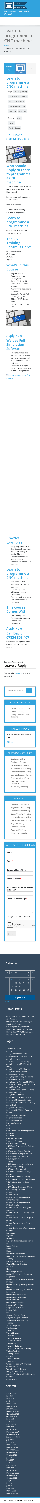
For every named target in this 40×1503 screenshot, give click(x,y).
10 (7, 983)
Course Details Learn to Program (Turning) (19, 1224)
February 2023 (12, 1468)
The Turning (11, 1343)
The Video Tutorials (14, 1346)
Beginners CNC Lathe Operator (19, 1100)
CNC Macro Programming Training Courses (20, 1147)
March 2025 (11, 1424)
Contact (9, 1192)
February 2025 (12, 1427)
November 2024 (12, 1434)
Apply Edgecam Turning (15, 1079)
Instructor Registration (15, 1253)
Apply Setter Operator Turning (18, 1097)
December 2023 (12, 1450)
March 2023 (11, 1465)
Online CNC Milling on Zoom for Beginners (19, 1275)
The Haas (10, 1330)
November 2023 (12, 1452)
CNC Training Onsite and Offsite (19, 1187)
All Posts (9, 1051)
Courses (9, 1230)
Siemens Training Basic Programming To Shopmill (17, 1316)
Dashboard (10, 1233)
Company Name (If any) (17, 870)
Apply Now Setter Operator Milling (20, 1089)
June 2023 (10, 1457)
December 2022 (12, 1473)
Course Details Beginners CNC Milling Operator (18, 1203)
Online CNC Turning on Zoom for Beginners (19, 1290)
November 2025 (12, 1414)
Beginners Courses (14, 1118)
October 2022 (11, 1478)
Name (10, 852)
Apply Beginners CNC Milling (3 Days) (18, 1065)
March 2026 (11, 1404)
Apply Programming (14, 1092)
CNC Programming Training (17, 1027)
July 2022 (10, 1483)
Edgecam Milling (17, 823)
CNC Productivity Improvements (19, 1154)
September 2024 (13, 1437)
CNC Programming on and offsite (19, 1164)
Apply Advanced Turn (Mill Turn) (19, 1056)
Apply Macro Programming (17, 1087)
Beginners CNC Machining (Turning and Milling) (20, 1103)
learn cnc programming (17, 106)
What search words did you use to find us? (20, 889)
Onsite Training (17, 711)
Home (6, 45)
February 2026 (12, 1406)
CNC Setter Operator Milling (17, 1169)
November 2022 (12, 1475)
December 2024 (12, 1432)
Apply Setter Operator (15, 1095)
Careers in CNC (12, 1379)
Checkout (10, 1133)
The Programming (13, 1338)
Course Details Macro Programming (20, 1228)
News (19, 118)
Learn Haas (22, 111)
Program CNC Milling (14, 1305)
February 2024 (12, 1447)
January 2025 (11, 1429)
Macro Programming (19, 787)
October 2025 (11, 1416)
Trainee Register (13, 1351)
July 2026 (10, 1396)
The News (10, 1335)
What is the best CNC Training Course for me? (18, 1365)
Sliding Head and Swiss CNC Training (22, 716)
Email (10, 861)
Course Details (12, 1195)
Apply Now (14, 336)
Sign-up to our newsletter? (20, 916)
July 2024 (10, 1439)
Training (12, 123)
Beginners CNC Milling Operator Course (19, 1111)
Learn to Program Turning (21, 775)
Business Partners (13, 1123)
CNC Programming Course (18, 96)
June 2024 (10, 1442)
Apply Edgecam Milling (15, 1074)
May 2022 (10, 1488)
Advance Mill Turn (13, 1048)
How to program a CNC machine (19, 1029)
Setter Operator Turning (21, 768)
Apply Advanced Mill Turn (16, 1054)
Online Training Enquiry (15, 1294)
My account (11, 1266)
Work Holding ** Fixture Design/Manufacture (16, 1370)
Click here (11, 742)
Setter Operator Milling (20, 765)
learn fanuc (12, 111)
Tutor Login (11, 1361)
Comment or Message (17, 899)
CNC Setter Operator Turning (18, 1177)
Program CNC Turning (15, 1307)
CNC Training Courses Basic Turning (17, 1183)
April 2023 (10, 1462)
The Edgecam (11, 1328)
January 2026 (11, 1409)
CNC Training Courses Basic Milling (20, 1179)
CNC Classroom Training (16, 1143)
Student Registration (14, 1325)
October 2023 (11, 1455)
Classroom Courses (14, 1138)
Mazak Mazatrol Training (16, 1264)
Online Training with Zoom (17, 1297)
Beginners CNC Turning (20, 807)
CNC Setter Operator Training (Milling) (18, 1172)
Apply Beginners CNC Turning (18, 1069)
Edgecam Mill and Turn (20, 778)
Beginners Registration (15, 1120)
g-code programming (16, 101)
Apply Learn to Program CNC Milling (21, 1082)
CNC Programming (20, 91)
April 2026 (10, 1401)
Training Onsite (12, 1353)
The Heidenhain (12, 1333)
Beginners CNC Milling (20, 804)
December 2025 (12, 1411)
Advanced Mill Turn (18, 830)
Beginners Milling (18, 759)
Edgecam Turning (18, 827)
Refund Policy (11, 1310)
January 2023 (11, 1470)
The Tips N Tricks (13, 1341)
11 (12, 983)
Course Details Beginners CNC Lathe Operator (18, 1198)
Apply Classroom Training (16, 1072)
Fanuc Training (12, 1246)
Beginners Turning (18, 762)
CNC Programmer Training (17, 1156)
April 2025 (10, 1421)
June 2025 (10, 1419)
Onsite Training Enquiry (20, 708)
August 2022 (11, 1480)
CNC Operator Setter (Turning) (18, 1151)
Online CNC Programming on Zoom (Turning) (20, 1285)
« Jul (7, 1001)
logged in (18, 673)
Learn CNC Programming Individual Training (20, 1257)
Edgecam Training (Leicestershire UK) (19, 1242)
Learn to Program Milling (21, 772)
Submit (11, 934)
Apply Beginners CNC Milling (17, 1061)
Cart (8, 1125)
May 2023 (10, 1460)
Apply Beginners (13, 1059)
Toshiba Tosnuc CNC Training (18, 1348)
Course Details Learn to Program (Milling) (19, 1219)
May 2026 (10, 1398)
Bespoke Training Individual (18, 782)
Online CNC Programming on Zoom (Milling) (20, 1280)
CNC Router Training (14, 1166)
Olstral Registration (14, 1271)
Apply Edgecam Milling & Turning (19, 1077)
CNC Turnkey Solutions (15, 1189)
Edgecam (10, 1236)
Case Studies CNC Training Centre (20, 1130)
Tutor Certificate (13, 1359)
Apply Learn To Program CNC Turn (20, 1084)
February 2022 (12, 1493)
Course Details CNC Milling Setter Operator (19, 1208)
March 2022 (11, 1491)
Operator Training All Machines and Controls (20, 1375)
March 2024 (11, 1445)
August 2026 (11, 1393)
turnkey (9, 1356)
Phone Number (14, 879)
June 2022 (10, 1486)
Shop (8, 1312)
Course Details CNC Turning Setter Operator (20, 1213)
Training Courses (15, 128)
